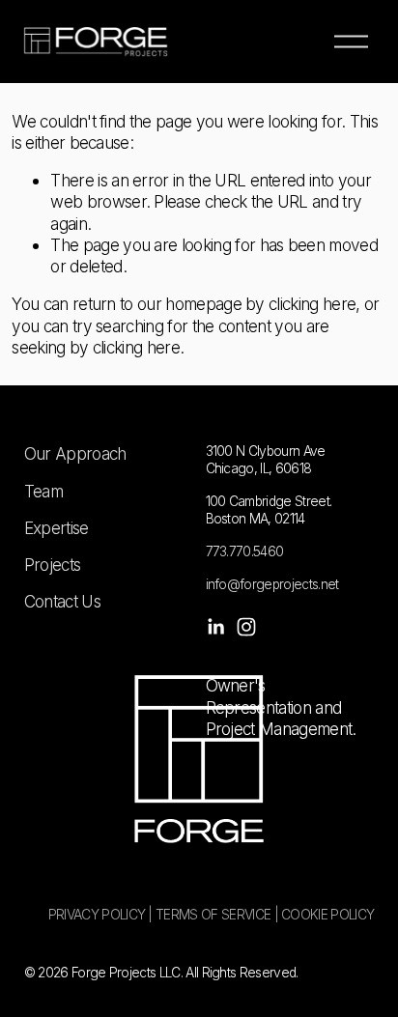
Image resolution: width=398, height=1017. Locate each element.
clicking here (312, 304)
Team (43, 491)
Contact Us (62, 601)
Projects (52, 564)
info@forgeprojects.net (272, 584)
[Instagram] (246, 626)
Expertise (56, 528)
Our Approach (75, 453)
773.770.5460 (245, 551)
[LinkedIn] (215, 626)
